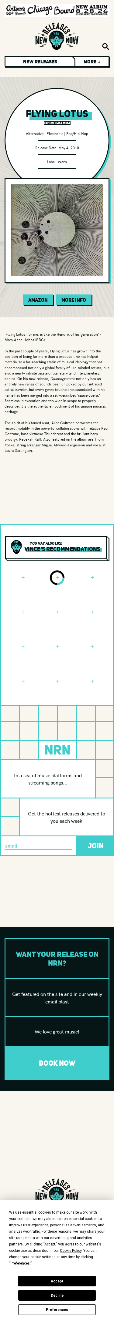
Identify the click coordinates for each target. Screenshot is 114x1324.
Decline (57, 1295)
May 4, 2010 (68, 147)
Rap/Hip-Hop (77, 133)
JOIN (96, 845)
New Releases (40, 62)
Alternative (34, 133)
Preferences (57, 1310)
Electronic (55, 133)
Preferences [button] (20, 1263)
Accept (57, 1281)
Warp (62, 161)
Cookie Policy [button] (70, 1250)
